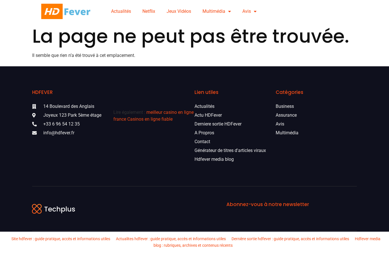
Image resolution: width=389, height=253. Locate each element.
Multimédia (213, 11)
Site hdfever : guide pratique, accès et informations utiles (60, 238)
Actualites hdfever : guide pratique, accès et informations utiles (171, 238)
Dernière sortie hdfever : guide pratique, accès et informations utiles (290, 238)
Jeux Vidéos (179, 11)
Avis (246, 11)
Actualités (121, 11)
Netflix (148, 11)
